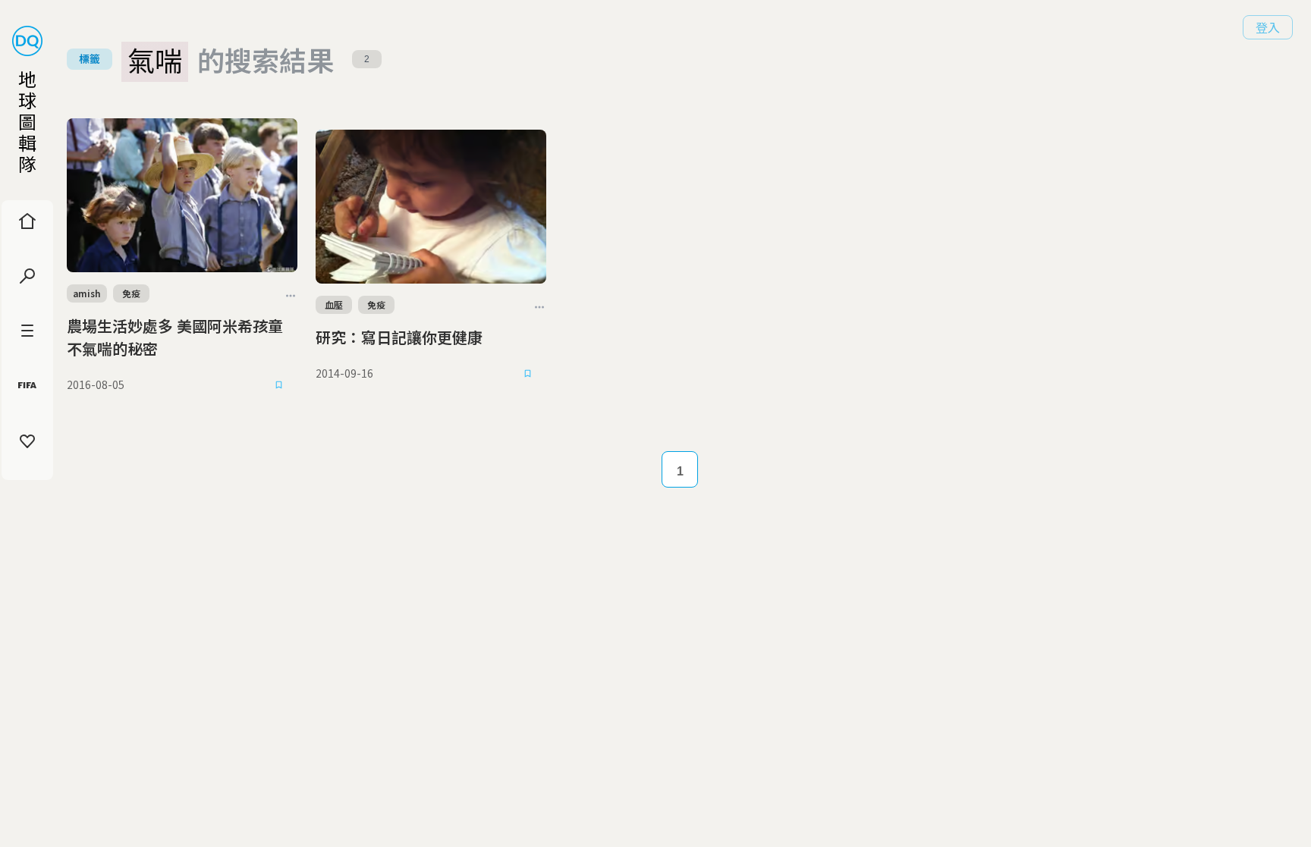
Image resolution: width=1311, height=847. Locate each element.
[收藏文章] (279, 384)
